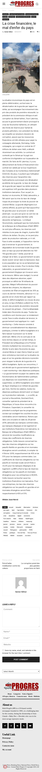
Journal (26, 524)
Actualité (11, 10)
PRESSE (5, 535)
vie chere (28, 535)
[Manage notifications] (5, 767)
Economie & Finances (32, 14)
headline (6, 521)
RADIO (12, 535)
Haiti (14, 518)
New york (20, 527)
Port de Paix (21, 533)
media (12, 527)
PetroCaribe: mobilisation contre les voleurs (11, 565)
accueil (11, 507)
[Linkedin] (17, 725)
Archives (35, 507)
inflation (21, 521)
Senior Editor (8, 32)
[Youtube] (30, 725)
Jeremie (12, 524)
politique (12, 533)
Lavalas (5, 527)
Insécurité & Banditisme (23, 17)
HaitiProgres (29, 518)
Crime (32, 513)
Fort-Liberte (7, 518)
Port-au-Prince (32, 533)
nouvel (5, 530)
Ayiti (13, 510)
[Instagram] (11, 725)
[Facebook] (4, 37)
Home (4, 10)
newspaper (28, 527)
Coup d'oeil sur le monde (20, 513)
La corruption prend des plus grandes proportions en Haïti (30, 565)
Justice (34, 17)
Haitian (21, 518)
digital (19, 516)
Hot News (11, 17)
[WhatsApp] (20, 37)
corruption (6, 513)
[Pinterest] (15, 37)
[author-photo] (21, 588)
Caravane (29, 510)
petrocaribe (23, 530)
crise (4, 516)
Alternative (27, 507)
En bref (5, 17)
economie (27, 516)
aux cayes (6, 510)
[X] (10, 37)
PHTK (30, 530)
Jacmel (5, 524)
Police (5, 533)
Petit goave (13, 530)
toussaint (20, 535)
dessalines (12, 516)
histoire (13, 521)
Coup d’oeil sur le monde (17, 14)
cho (36, 510)
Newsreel (5, 19)
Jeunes (19, 524)
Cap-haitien (20, 510)
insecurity (29, 521)
